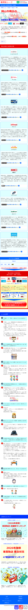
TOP (7, 596)
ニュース (7, 598)
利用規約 (20, 598)
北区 (2, 264)
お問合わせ (6, 602)
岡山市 (14, 261)
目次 (2, 41)
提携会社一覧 (18, 283)
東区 (9, 264)
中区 (5, 264)
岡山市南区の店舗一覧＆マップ (12, 70)
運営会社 (20, 596)
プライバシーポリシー (6, 600)
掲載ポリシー (20, 600)
